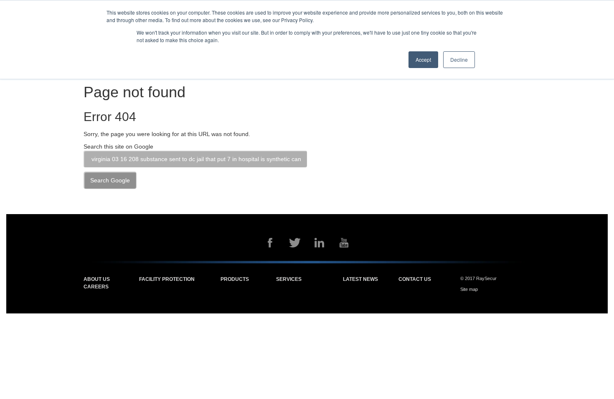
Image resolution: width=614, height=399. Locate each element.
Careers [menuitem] (96, 287)
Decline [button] (459, 59)
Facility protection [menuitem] (167, 279)
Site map (469, 289)
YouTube (344, 242)
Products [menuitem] (235, 279)
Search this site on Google (118, 146)
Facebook (270, 242)
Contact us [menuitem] (414, 279)
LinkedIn (319, 242)
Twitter (295, 242)
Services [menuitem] (289, 279)
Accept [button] (423, 59)
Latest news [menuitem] (360, 279)
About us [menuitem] (97, 279)
